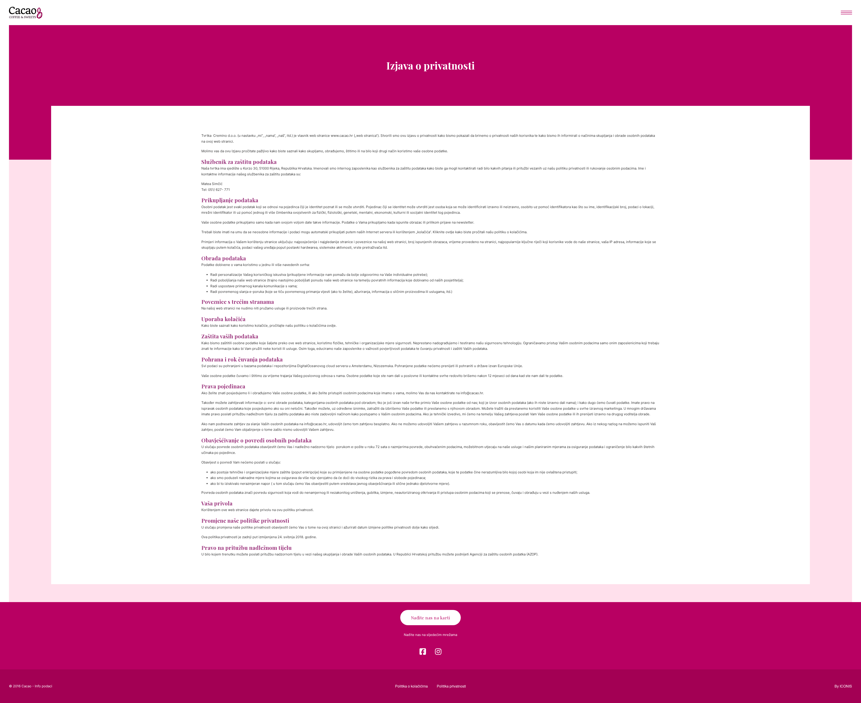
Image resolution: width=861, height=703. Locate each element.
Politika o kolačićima (411, 686)
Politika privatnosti (451, 686)
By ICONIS (843, 686)
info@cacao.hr (472, 393)
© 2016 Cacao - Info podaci (30, 686)
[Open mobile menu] (846, 12)
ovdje (450, 232)
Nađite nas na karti (430, 617)
